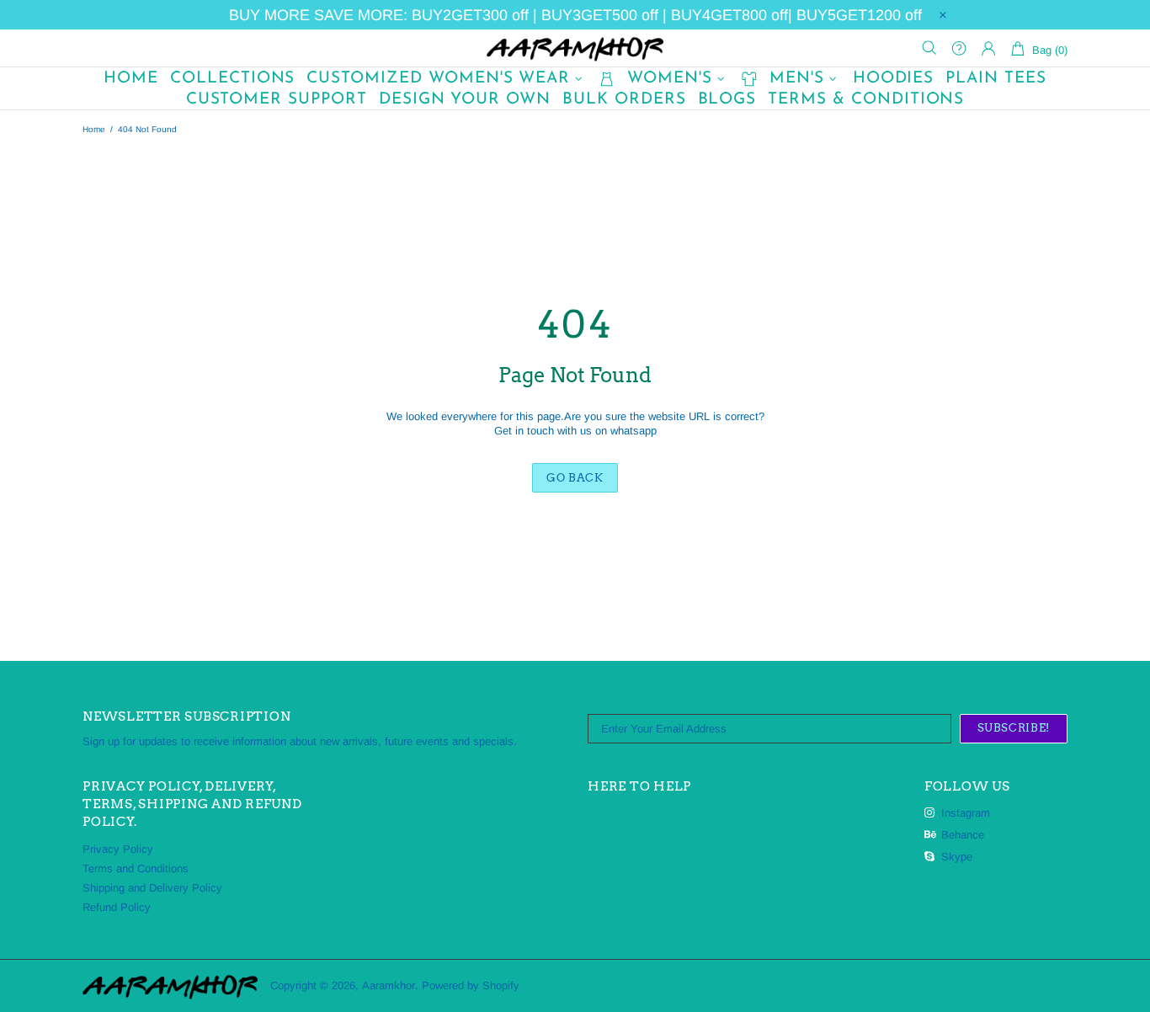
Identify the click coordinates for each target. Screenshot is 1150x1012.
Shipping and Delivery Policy (152, 888)
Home (94, 129)
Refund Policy (117, 907)
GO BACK (575, 477)
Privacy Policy (118, 849)
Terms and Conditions (136, 868)
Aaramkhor (575, 48)
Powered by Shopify (470, 985)
